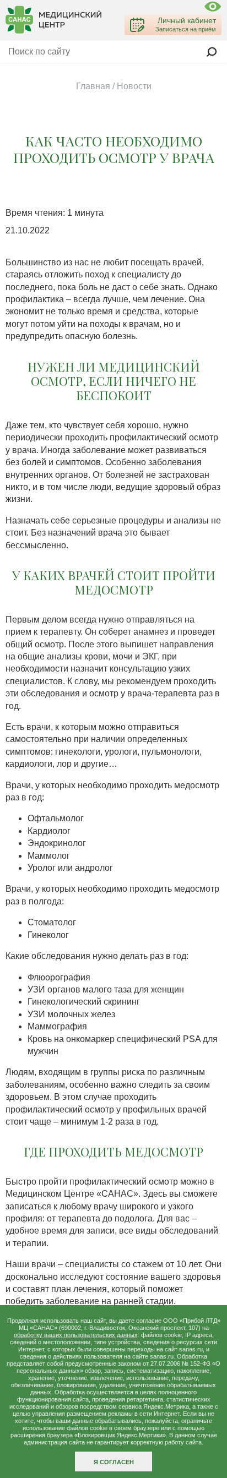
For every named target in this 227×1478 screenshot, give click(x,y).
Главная (93, 86)
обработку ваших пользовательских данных (76, 1335)
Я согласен (114, 1462)
